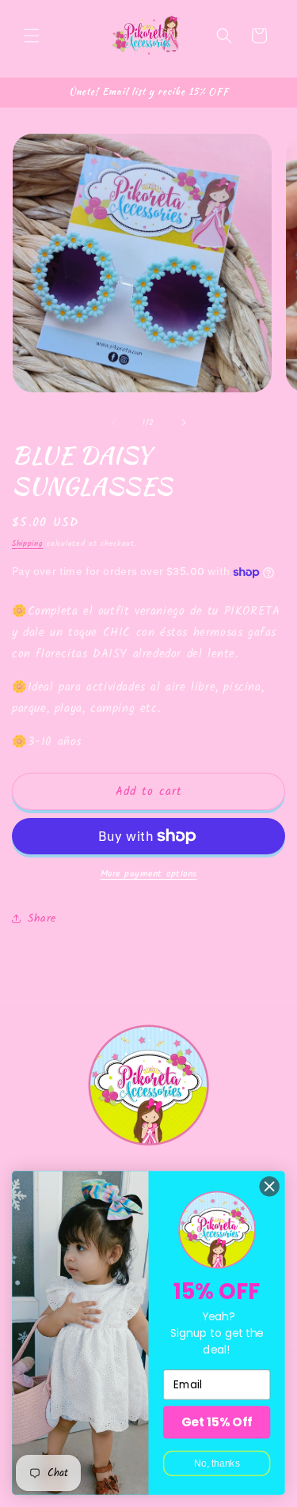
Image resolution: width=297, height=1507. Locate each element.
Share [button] (42, 918)
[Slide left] (114, 422)
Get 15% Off (216, 1422)
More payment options (149, 874)
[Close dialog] (269, 1186)
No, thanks (217, 1463)
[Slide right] (183, 422)
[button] (31, 35)
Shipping (28, 543)
